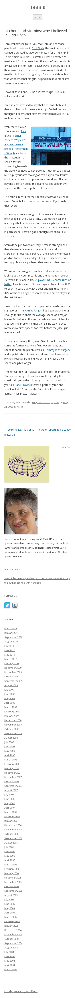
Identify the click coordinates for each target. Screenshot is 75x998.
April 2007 (9, 807)
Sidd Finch (38, 48)
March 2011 (10, 628)
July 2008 (9, 742)
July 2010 (9, 646)
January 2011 (11, 632)
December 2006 (12, 825)
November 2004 (13, 934)
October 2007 (11, 781)
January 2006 (11, 873)
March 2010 (10, 659)
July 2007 (9, 794)
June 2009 (9, 694)
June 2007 (9, 799)
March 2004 (10, 969)
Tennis (37, 7)
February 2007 (12, 816)
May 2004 (9, 960)
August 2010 (11, 641)
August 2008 (11, 737)
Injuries (55, 402)
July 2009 (9, 689)
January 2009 (11, 715)
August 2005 (11, 895)
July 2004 (9, 952)
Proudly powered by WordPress (21, 991)
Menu (37, 17)
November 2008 (13, 724)
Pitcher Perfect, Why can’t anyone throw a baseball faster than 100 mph (16, 144)
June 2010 (9, 650)
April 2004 (9, 965)
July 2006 (9, 847)
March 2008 (10, 759)
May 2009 (9, 698)
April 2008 (9, 755)
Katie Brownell (23, 385)
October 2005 (11, 886)
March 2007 (10, 812)
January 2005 (11, 925)
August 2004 (11, 947)
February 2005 (12, 921)
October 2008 (11, 729)
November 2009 (13, 672)
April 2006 (9, 860)
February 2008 (12, 764)
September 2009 (13, 681)
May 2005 (9, 908)
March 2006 (10, 864)
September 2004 (13, 943)
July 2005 (9, 899)
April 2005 (9, 912)
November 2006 (13, 829)
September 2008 (13, 733)
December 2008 (12, 720)
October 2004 (11, 938)
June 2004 (9, 956)
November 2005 (13, 882)
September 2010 (13, 637)
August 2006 (11, 842)
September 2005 (13, 890)
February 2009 (12, 711)
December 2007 (12, 772)
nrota (20, 406)
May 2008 (9, 750)
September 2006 (13, 838)
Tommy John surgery (57, 350)
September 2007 (13, 785)
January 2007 (11, 820)
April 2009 (9, 702)
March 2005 (10, 917)
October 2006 (11, 834)
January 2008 (11, 768)
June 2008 (9, 746)
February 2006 (12, 868)
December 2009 (12, 667)
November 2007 (13, 777)
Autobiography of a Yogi (37, 74)
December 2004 (12, 930)
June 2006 (9, 851)
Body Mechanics (41, 402)
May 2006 (9, 855)
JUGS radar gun (33, 310)
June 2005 (9, 903)
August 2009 (11, 685)
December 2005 (12, 877)
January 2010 (11, 663)
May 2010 (9, 654)
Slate (23, 131)
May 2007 (9, 803)
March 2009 (10, 707)
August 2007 (11, 790)
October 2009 (11, 676)
